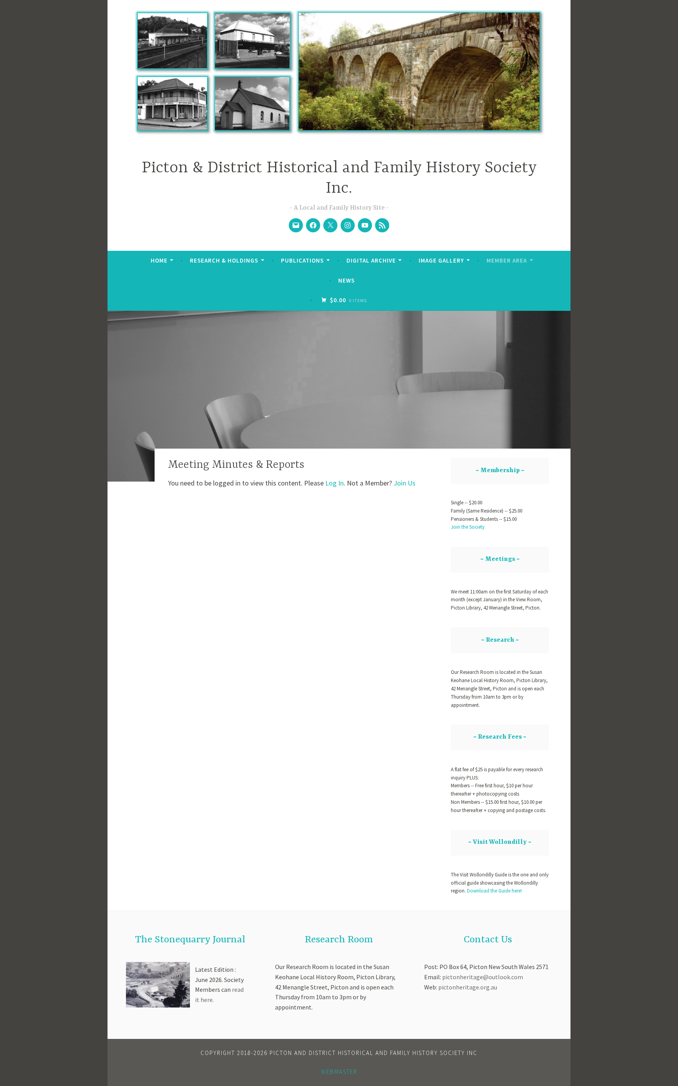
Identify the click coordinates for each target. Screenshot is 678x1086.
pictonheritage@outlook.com (482, 977)
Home (159, 260)
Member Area (507, 260)
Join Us (405, 482)
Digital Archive (371, 260)
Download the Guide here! (494, 890)
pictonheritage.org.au (467, 987)
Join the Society (468, 527)
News (346, 280)
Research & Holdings (224, 260)
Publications (302, 260)
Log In (334, 482)
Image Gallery (441, 260)
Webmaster (339, 1071)
